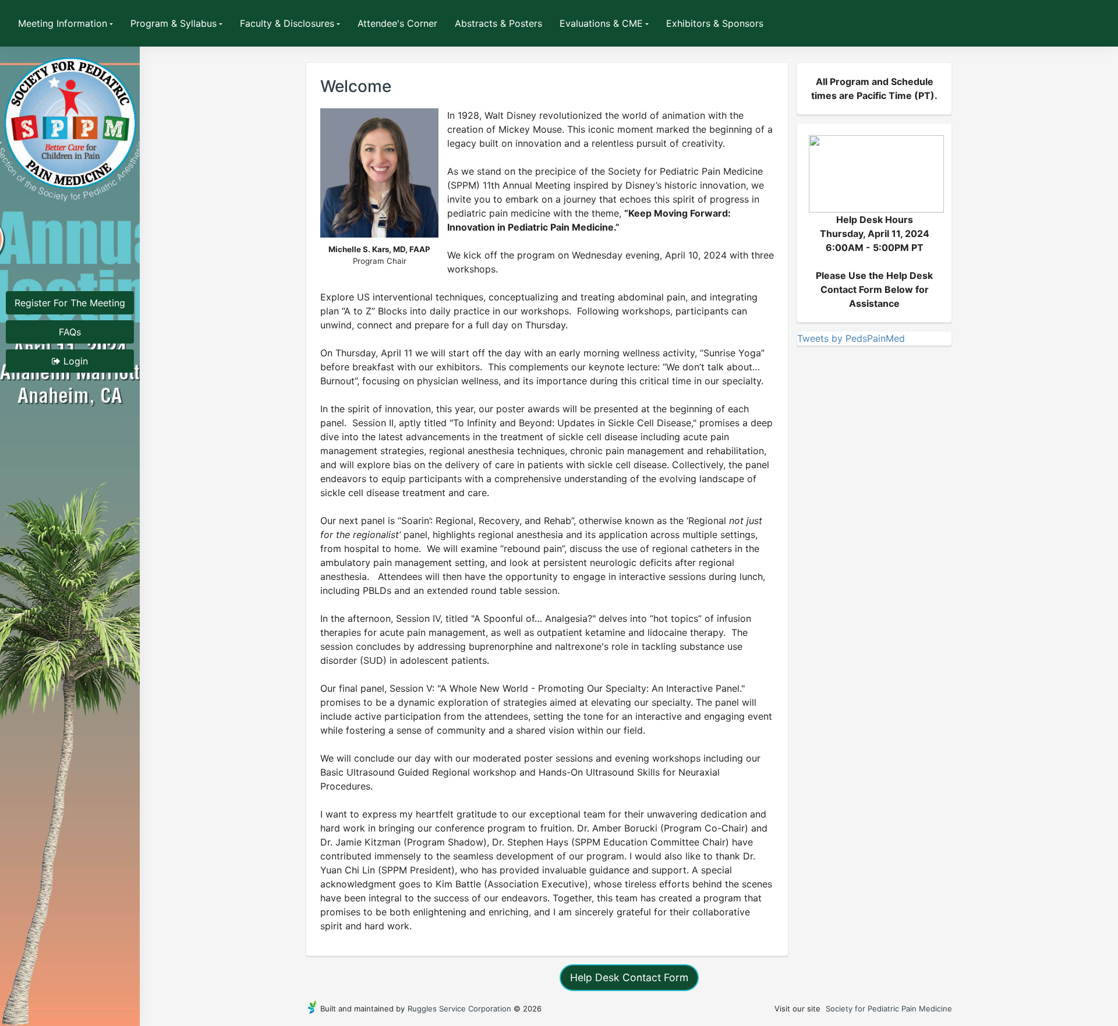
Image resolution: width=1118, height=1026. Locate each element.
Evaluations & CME (601, 23)
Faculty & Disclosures (287, 23)
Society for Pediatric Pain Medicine (889, 1008)
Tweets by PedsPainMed (851, 338)
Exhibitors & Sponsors (714, 23)
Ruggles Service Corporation (459, 1008)
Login (74, 361)
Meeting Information (62, 23)
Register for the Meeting (70, 303)
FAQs (70, 332)
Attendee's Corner (397, 23)
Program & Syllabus (173, 23)
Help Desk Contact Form (629, 977)
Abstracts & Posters (498, 23)
